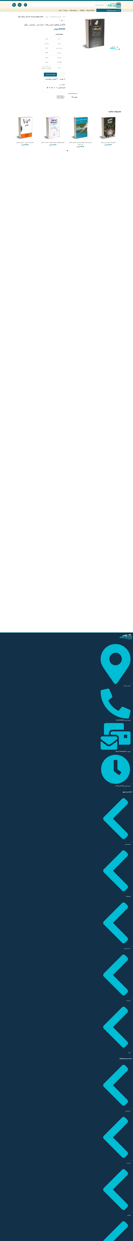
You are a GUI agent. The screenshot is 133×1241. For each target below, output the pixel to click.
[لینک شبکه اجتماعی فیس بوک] (57, 87)
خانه (64, 17)
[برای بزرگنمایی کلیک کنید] (117, 47)
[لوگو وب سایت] (114, 5)
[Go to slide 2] (65, 150)
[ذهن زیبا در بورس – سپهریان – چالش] (25, 128)
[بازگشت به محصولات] (62, 20)
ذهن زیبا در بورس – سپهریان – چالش (25, 142)
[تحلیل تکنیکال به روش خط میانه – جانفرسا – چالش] (53, 128)
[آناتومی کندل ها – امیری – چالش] (108, 128)
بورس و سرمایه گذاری (55, 17)
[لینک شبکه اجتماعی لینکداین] (50, 87)
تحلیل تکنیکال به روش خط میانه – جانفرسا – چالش (52, 142)
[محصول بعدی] (60, 20)
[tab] (72, 96)
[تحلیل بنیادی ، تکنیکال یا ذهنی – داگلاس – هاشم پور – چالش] (80, 128)
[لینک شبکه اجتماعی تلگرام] (47, 87)
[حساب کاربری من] (19, 5)
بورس (46, 17)
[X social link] (54, 87)
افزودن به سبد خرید (50, 74)
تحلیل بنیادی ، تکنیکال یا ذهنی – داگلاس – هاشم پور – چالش (80, 143)
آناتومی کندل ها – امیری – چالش (108, 142)
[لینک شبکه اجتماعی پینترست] (52, 87)
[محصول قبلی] (64, 20)
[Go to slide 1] (67, 150)
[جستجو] (25, 5)
